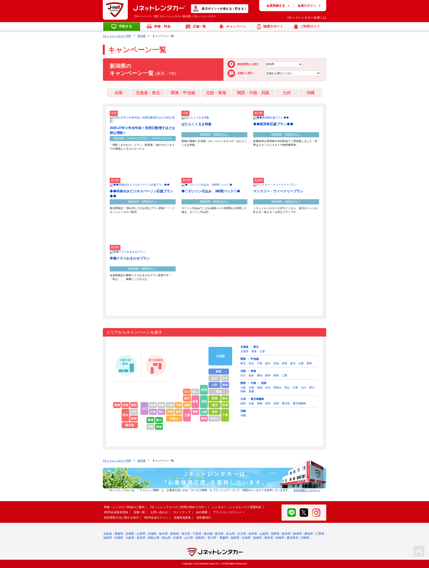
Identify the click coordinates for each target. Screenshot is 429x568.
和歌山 (277, 387)
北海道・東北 (148, 93)
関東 (243, 358)
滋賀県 (107, 537)
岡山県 (166, 537)
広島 (295, 387)
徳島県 (200, 537)
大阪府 (130, 537)
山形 (262, 351)
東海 (253, 371)
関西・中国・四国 (253, 93)
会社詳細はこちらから (306, 490)
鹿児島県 (292, 537)
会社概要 (202, 512)
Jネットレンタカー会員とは (306, 17)
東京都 (208, 533)
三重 (284, 375)
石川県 (241, 533)
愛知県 (308, 533)
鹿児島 (286, 403)
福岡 (243, 403)
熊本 (268, 403)
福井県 (252, 533)
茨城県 (152, 533)
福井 (251, 375)
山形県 (141, 533)
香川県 (212, 537)
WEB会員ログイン (156, 517)
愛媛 (251, 391)
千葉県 (197, 533)
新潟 (292, 363)
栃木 (268, 363)
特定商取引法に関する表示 (121, 517)
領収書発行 (203, 517)
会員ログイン (307, 5)
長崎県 (257, 537)
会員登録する (275, 5)
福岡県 (235, 537)
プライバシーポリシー (227, 512)
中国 (253, 383)
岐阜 (268, 375)
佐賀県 (246, 537)
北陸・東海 (216, 93)
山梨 (301, 363)
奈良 (268, 387)
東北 (256, 346)
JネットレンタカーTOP (117, 36)
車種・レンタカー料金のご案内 (124, 507)
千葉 (259, 363)
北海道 (244, 346)
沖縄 (311, 93)
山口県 (188, 537)
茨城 (276, 363)
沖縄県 (305, 537)
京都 (251, 387)
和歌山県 (154, 537)
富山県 (230, 533)
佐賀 (251, 403)
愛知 (259, 375)
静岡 (276, 375)
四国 (263, 383)
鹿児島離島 (257, 399)
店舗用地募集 (182, 517)
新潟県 (142, 36)
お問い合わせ (159, 512)
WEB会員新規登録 (116, 512)
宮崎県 (279, 537)
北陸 (243, 371)
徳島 (243, 391)
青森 (254, 351)
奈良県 (141, 537)
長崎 (259, 403)
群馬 (284, 363)
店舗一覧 (139, 512)
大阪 (243, 387)
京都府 (118, 537)
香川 (312, 387)
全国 (118, 93)
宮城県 (130, 533)
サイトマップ (182, 512)
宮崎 (276, 403)
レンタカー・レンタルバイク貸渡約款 (236, 507)
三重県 (319, 533)
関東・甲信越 (183, 93)
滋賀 (259, 387)
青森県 (118, 533)
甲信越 (255, 358)
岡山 (287, 387)
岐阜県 (286, 533)
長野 (309, 363)
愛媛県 (224, 537)
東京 (243, 363)
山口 (303, 387)
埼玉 (251, 363)
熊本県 (268, 537)
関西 (243, 383)
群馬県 (174, 533)
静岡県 (297, 533)
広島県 (177, 537)
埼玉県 (185, 533)
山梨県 (264, 533)
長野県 (275, 533)
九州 (287, 93)
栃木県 (163, 533)
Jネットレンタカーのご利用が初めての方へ (178, 507)
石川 (243, 375)
